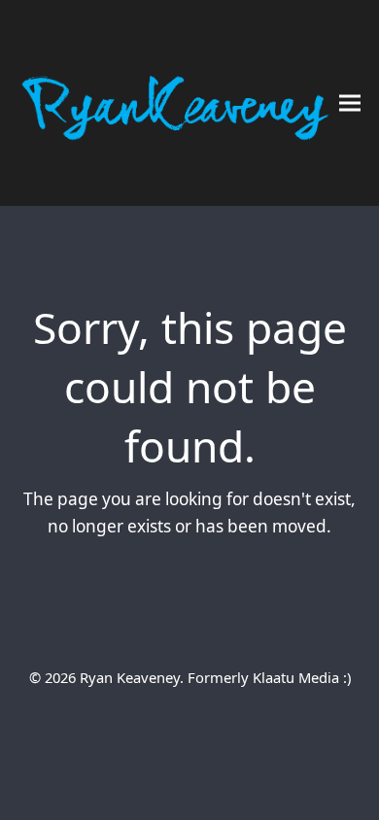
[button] (350, 103)
